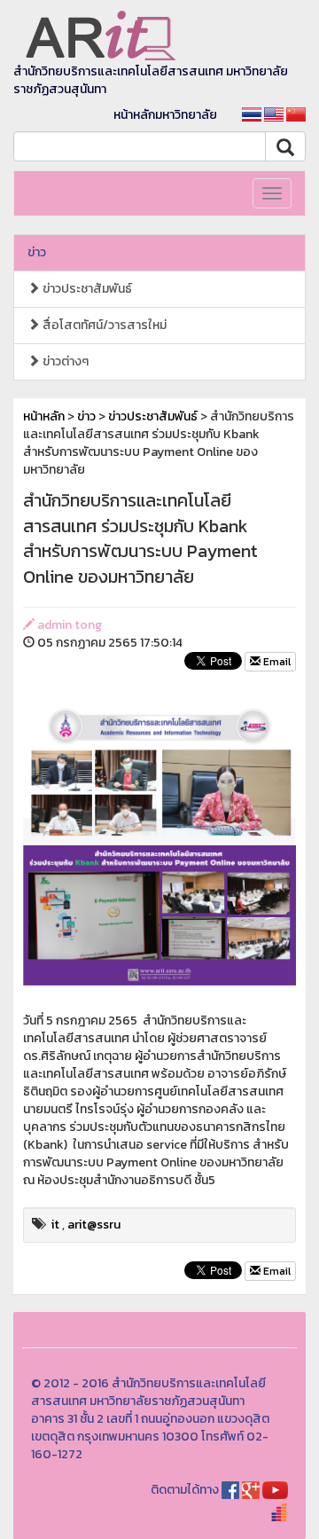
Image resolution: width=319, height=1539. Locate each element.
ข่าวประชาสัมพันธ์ (86, 288)
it (55, 1224)
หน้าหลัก (44, 416)
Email (276, 662)
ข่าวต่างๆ (64, 361)
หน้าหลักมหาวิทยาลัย (165, 115)
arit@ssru (94, 1224)
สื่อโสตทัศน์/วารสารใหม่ (103, 325)
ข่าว (36, 252)
